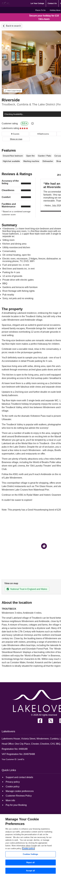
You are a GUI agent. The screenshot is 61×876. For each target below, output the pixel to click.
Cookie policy (28, 848)
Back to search (13, 26)
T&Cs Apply (44, 19)
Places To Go (40, 10)
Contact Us (52, 3)
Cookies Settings (30, 854)
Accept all (30, 871)
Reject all (30, 862)
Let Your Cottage (37, 3)
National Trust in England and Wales (28, 589)
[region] (30, 845)
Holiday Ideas (55, 10)
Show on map (16, 139)
